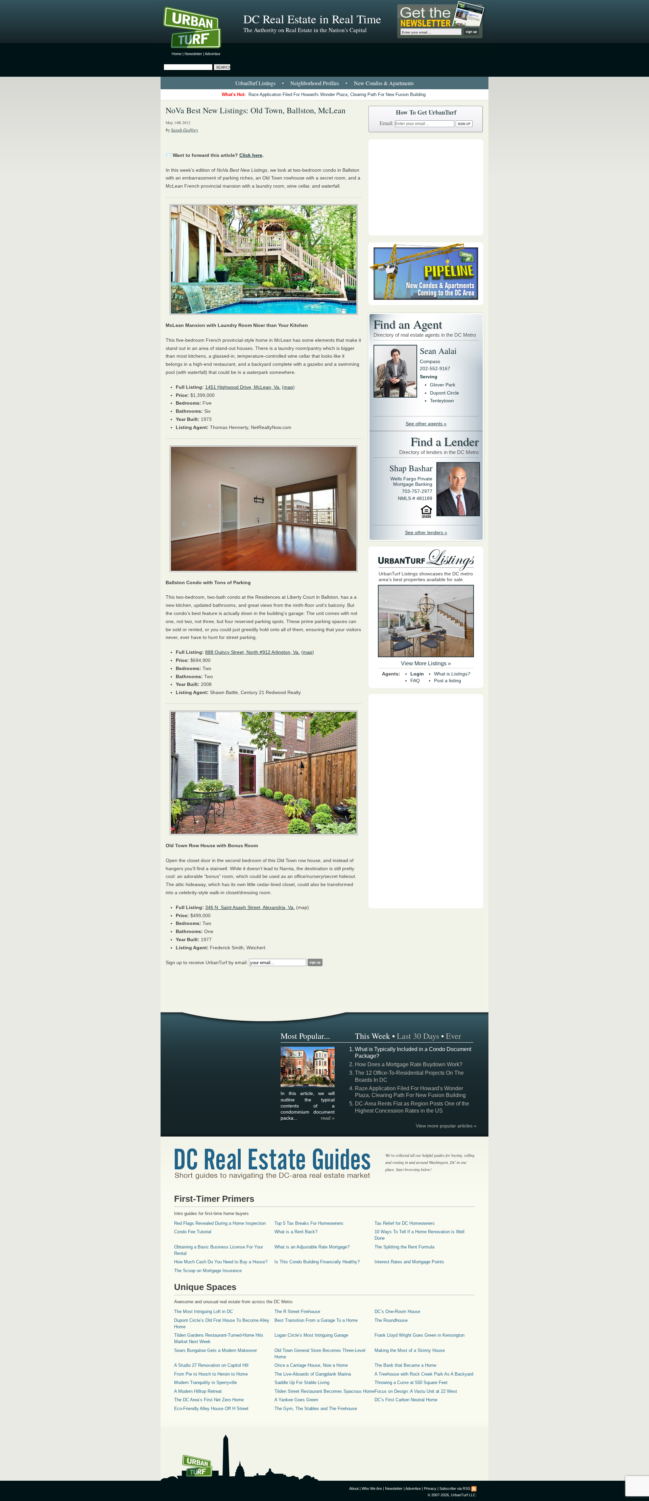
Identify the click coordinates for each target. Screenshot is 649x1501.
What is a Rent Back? (295, 1231)
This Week (372, 1035)
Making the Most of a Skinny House (410, 1350)
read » (328, 1118)
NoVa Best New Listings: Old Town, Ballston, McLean (255, 110)
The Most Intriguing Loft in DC (203, 1311)
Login (417, 673)
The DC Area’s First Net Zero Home (209, 1399)
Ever (453, 1035)
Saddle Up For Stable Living (301, 1382)
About (354, 1488)
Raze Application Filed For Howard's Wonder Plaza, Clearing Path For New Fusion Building (337, 94)
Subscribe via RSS (454, 1488)
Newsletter (193, 54)
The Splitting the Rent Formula (404, 1246)
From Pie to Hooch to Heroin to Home (211, 1374)
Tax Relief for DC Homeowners (405, 1223)
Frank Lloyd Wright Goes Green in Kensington (419, 1335)
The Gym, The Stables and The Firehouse (315, 1408)
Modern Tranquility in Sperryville (205, 1382)
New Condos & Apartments (384, 83)
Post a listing (447, 680)
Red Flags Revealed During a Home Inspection (220, 1223)
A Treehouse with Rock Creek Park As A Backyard (424, 1374)
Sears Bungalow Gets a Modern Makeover (215, 1350)
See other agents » (426, 423)
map (288, 387)
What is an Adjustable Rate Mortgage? (312, 1246)
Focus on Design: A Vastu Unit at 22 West (416, 1391)
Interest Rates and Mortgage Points (409, 1261)
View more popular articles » (446, 1125)
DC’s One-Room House (397, 1311)
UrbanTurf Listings (255, 83)
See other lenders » (426, 532)
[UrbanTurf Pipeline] (425, 303)
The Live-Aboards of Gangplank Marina (312, 1374)
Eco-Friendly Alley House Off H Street (211, 1408)
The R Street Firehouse (297, 1311)
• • (324, 83)
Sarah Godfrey (184, 130)
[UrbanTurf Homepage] (197, 28)
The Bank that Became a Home (405, 1365)
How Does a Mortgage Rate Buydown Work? (408, 1064)
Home (177, 54)
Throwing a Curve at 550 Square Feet (411, 1382)
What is (452, 673)
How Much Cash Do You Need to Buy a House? (220, 1261)
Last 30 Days (418, 1035)
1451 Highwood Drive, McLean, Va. (243, 387)
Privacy (430, 1488)
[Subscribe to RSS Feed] (474, 1488)
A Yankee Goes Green (296, 1399)
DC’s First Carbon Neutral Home (406, 1399)
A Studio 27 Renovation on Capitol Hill (211, 1365)
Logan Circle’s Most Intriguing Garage (311, 1335)
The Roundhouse (391, 1320)
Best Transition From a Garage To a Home (316, 1320)
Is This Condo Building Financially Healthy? (317, 1261)
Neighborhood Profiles (314, 83)
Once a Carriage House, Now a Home (311, 1365)
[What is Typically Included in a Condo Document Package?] (308, 1086)
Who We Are (372, 1488)
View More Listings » (426, 663)
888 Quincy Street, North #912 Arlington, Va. (252, 652)
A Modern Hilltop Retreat (198, 1391)
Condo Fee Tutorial (192, 1231)
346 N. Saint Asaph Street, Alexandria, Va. (250, 907)
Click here (250, 155)
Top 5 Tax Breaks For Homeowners (308, 1223)
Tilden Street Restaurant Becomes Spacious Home (324, 1391)
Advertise (212, 54)
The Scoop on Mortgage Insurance (208, 1270)
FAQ (415, 680)
